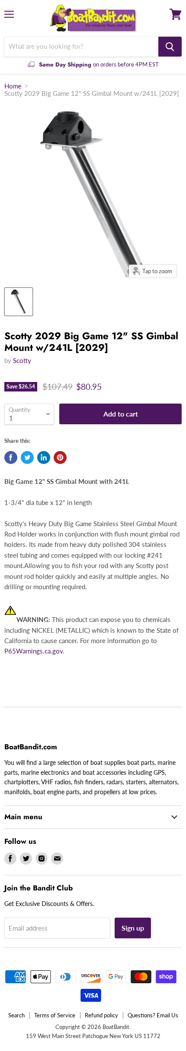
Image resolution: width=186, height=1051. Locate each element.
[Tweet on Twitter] (27, 457)
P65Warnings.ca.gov (33, 651)
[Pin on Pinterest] (60, 457)
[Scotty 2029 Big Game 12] (18, 302)
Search (16, 1015)
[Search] (170, 47)
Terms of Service (54, 1015)
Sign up (133, 928)
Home (13, 86)
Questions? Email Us (153, 1015)
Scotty (22, 360)
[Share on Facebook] (10, 457)
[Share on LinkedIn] (43, 457)
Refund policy (101, 1015)
